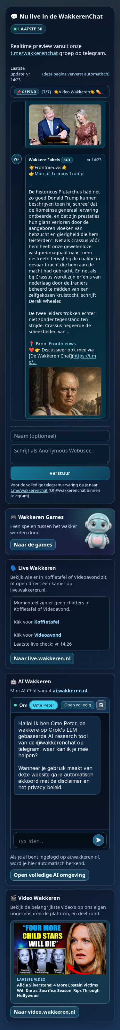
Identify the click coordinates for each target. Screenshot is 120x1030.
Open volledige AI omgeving (49, 874)
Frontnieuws (62, 344)
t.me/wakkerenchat (34, 53)
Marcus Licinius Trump (59, 173)
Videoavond (47, 635)
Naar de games (33, 544)
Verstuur (60, 473)
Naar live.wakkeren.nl (42, 658)
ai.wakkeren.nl (70, 691)
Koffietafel (46, 622)
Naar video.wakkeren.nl (45, 1011)
